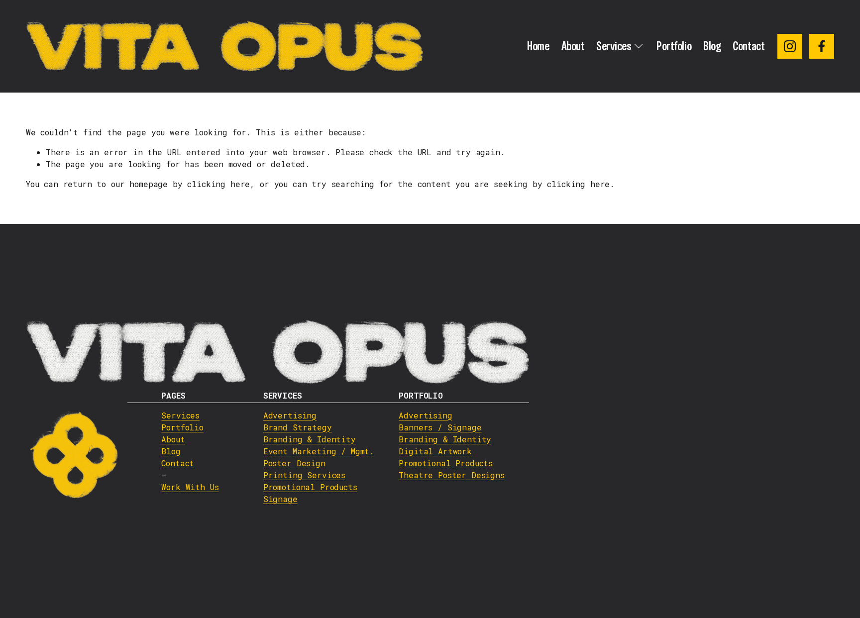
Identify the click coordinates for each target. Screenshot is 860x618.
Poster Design (294, 463)
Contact (748, 46)
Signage (280, 499)
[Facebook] (821, 46)
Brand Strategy (297, 427)
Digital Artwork (435, 451)
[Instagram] (789, 46)
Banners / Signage (440, 427)
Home (538, 46)
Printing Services (304, 475)
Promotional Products (310, 487)
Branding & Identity (309, 439)
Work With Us (189, 487)
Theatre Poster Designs (451, 475)
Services (180, 415)
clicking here (218, 184)
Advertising (290, 415)
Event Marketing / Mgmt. (318, 451)
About (573, 46)
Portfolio (673, 46)
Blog (712, 46)
